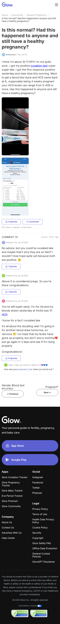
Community (17, 15)
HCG (4, 314)
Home (5, 15)
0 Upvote (12, 221)
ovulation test (39, 65)
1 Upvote (12, 266)
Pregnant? (51, 386)
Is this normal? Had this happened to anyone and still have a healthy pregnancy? (29, 19)
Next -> (47, 392)
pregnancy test (25, 369)
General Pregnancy (37, 15)
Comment (34, 221)
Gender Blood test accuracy (13, 387)
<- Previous (12, 394)
